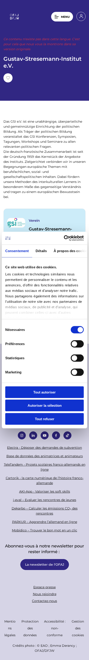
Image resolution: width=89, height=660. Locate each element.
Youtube (45, 435)
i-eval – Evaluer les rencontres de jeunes (44, 500)
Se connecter (81, 16)
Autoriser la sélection (45, 405)
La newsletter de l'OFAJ (44, 564)
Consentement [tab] (17, 251)
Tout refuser (44, 419)
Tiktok (67, 435)
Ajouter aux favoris (8, 77)
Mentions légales (10, 628)
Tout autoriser (44, 392)
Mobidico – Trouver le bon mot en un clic (44, 530)
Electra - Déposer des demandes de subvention (44, 447)
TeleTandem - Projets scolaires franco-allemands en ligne (44, 467)
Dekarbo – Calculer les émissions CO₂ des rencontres (45, 510)
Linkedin (33, 435)
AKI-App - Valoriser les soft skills (44, 491)
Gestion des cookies (78, 628)
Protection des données (30, 628)
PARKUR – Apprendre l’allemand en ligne (44, 522)
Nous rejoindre (44, 594)
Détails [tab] (41, 251)
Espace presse (44, 587)
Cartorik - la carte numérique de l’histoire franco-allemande (45, 480)
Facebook (56, 435)
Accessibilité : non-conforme (54, 628)
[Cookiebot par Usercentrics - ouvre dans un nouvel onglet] (64, 238)
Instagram (22, 435)
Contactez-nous (44, 601)
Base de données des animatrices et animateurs (44, 456)
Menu (65, 16)
